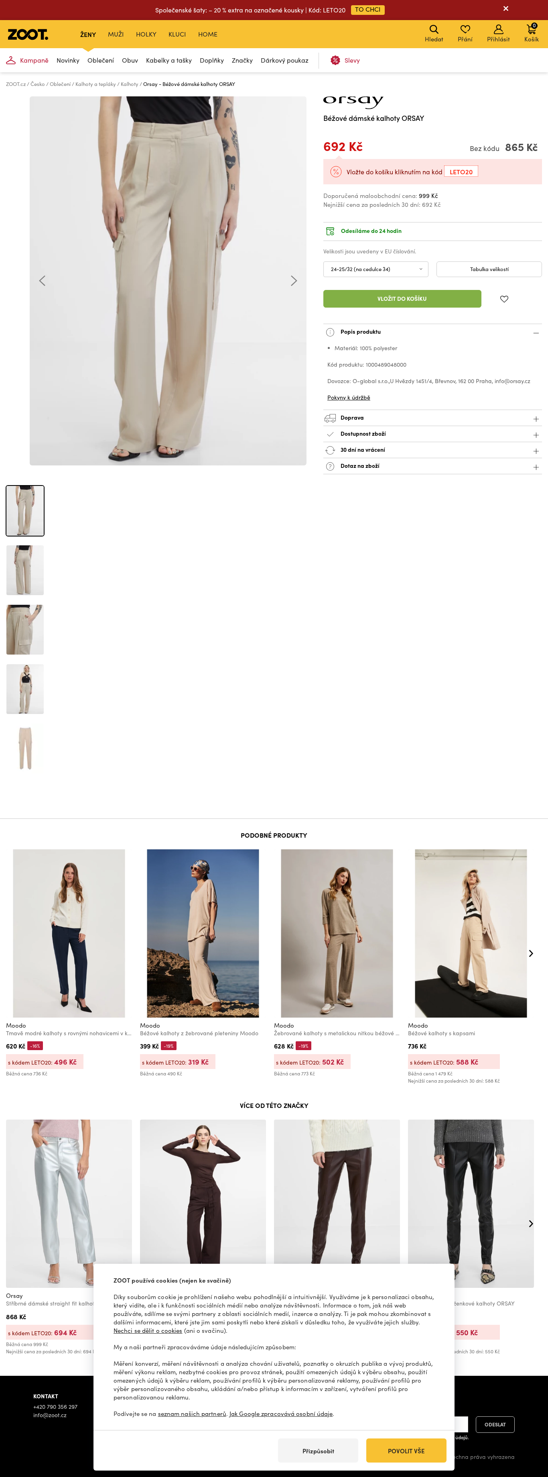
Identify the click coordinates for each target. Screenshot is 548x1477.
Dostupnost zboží (363, 433)
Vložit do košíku (402, 298)
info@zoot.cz (50, 1415)
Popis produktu (360, 331)
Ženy (88, 34)
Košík (531, 32)
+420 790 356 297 (55, 1406)
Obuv (130, 60)
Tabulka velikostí (489, 269)
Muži (116, 34)
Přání (465, 39)
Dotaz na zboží (359, 465)
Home (207, 34)
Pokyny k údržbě (348, 397)
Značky (242, 60)
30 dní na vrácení (362, 449)
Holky (146, 34)
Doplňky (212, 60)
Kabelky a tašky (169, 60)
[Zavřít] (506, 10)
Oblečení (100, 60)
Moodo (16, 1025)
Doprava (351, 417)
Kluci (177, 34)
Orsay (14, 1295)
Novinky (68, 60)
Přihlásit (498, 39)
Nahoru (528, 1428)
